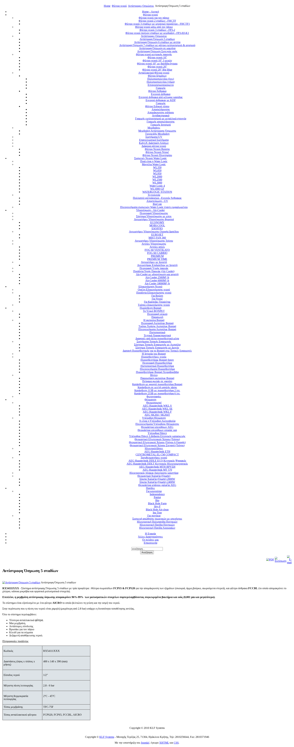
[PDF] (270, 559)
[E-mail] (289, 562)
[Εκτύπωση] (280, 560)
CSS (176, 742)
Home (107, 5)
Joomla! (145, 742)
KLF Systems (106, 736)
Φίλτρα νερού (119, 5)
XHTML (164, 742)
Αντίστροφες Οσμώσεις (141, 5)
